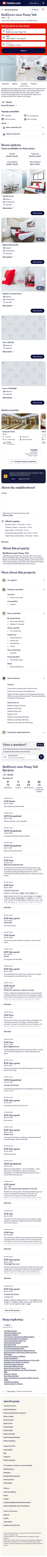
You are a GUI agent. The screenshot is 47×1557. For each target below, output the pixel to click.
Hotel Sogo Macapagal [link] (12, 1343)
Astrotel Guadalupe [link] (11, 1382)
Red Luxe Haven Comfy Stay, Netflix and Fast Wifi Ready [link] (20, 1353)
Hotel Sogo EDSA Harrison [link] (13, 1366)
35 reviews (6, 778)
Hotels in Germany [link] (9, 1440)
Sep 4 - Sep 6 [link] (35, 164)
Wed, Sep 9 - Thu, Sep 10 (16, 38)
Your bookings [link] (7, 1449)
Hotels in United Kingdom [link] (11, 1437)
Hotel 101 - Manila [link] (10, 1374)
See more (4, 542)
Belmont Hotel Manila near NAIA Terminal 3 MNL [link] (20, 1371)
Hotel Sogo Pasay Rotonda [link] (14, 1364)
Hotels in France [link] (8, 1420)
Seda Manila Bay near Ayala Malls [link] (16, 1347)
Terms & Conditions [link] (9, 1492)
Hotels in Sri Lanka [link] (9, 1434)
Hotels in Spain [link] (8, 1427)
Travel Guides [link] (7, 1521)
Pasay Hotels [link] (11, 1391)
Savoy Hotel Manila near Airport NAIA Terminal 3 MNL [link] (21, 1379)
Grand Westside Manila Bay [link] (14, 1349)
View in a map (8, 515)
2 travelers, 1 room (13, 45)
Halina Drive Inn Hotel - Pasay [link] (15, 1368)
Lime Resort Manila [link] (11, 1335)
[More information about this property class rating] (8, 18)
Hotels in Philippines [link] (9, 1409)
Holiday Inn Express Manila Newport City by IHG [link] (21, 1360)
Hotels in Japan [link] (8, 1416)
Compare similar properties (25, 462)
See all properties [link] (11, 10)
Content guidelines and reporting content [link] (17, 1502)
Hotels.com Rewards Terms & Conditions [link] (16, 1506)
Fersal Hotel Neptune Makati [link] (14, 1356)
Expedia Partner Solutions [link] (11, 1476)
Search (23, 51)
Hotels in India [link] (8, 1430)
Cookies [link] (6, 1499)
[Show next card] (44, 68)
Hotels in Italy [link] (7, 1423)
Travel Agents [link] (7, 1483)
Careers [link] (5, 1518)
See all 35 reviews (7, 105)
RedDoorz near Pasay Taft (16, 32)
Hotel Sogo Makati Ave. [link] (12, 1333)
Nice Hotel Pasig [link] (10, 1345)
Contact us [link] (6, 1456)
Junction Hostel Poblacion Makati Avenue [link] (19, 1350)
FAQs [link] (5, 1453)
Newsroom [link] (6, 1472)
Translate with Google (11, 890)
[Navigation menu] (43, 3)
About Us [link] (6, 1514)
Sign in (13, 479)
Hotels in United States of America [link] (14, 1413)
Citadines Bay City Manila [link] (13, 1384)
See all (3, 123)
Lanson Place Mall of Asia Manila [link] (16, 1339)
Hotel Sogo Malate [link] (11, 1358)
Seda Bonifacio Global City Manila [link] (16, 1362)
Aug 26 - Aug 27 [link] (35, 156)
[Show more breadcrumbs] (3, 1391)
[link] (43, 9)
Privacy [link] (5, 1495)
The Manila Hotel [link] (10, 1331)
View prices (37, 213)
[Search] (41, 756)
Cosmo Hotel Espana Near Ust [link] (15, 1341)
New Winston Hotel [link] (11, 1376)
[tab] (7, 1325)
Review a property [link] (9, 1460)
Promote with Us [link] (8, 1479)
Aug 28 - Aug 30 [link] (12, 164)
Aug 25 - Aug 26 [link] (12, 156)
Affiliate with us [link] (8, 1469)
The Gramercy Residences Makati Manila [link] (19, 1337)
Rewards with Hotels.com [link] (11, 1525)
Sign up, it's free (24, 479)
